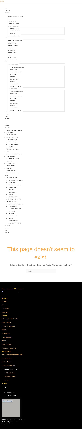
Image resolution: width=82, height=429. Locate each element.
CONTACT (7, 232)
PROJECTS (7, 175)
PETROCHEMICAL (10, 163)
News (3, 305)
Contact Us (5, 312)
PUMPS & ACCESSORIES (12, 139)
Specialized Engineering (9, 348)
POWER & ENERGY (11, 165)
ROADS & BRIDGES (11, 156)
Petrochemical (6, 333)
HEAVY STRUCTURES (11, 170)
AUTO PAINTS (10, 132)
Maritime (4, 340)
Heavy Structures (6, 344)
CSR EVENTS (7, 225)
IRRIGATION (9, 161)
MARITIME (9, 168)
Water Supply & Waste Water (10, 318)
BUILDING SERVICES (13, 142)
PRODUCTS (7, 127)
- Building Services (9, 373)
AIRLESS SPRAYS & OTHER (12, 137)
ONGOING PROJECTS (11, 201)
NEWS (6, 230)
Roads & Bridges (6, 322)
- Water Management (10, 376)
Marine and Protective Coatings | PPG (12, 354)
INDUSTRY (10, 146)
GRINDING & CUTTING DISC (13, 149)
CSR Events (5, 308)
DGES (2, 1)
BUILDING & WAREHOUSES (13, 158)
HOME (6, 123)
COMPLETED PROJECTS (12, 177)
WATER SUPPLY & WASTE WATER (14, 154)
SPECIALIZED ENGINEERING (13, 173)
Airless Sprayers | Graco (8, 365)
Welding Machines (7, 362)
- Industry (6, 380)
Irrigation (4, 329)
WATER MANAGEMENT (13, 144)
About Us (4, 301)
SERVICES (7, 151)
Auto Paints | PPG (7, 358)
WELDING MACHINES (11, 134)
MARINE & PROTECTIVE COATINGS (14, 130)
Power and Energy (7, 337)
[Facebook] (5, 387)
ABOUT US (7, 125)
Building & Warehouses (8, 326)
